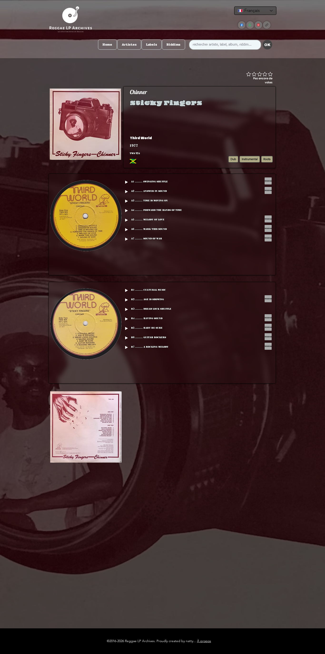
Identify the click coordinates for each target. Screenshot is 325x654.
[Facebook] (242, 25)
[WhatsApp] (250, 25)
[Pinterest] (258, 25)
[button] (237, 137)
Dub (233, 159)
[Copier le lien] (267, 25)
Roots (267, 159)
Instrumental (250, 159)
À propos (204, 641)
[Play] (126, 182)
